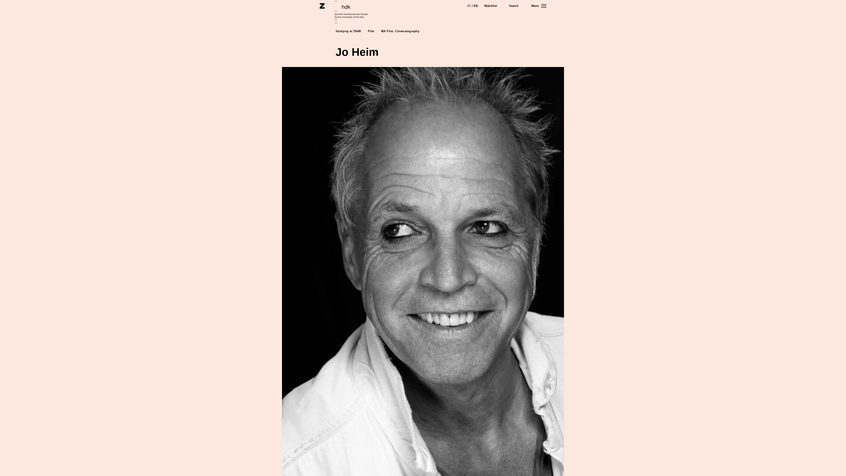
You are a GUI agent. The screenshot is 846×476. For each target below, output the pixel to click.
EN (476, 5)
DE (469, 5)
